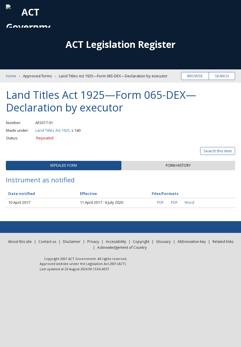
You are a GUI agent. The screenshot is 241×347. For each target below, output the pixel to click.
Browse (195, 76)
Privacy (93, 241)
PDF (160, 202)
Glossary (163, 241)
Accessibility (116, 241)
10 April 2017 (19, 202)
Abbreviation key (192, 241)
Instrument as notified (40, 179)
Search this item (217, 151)
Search (222, 76)
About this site (20, 241)
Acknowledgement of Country (122, 247)
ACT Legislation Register (120, 44)
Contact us (47, 241)
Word (189, 202)
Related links (222, 241)
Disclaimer (72, 241)
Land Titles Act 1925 (52, 130)
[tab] (63, 165)
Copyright (141, 241)
